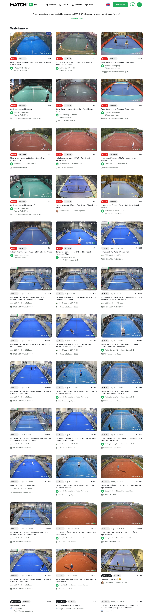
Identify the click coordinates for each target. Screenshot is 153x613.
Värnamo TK (19, 164)
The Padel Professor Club (69, 260)
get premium (76, 18)
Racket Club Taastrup (113, 213)
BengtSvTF (109, 491)
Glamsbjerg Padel (78, 211)
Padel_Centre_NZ (111, 350)
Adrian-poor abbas (21, 255)
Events (65, 5)
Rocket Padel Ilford (21, 115)
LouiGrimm (109, 583)
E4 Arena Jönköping (112, 68)
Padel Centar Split (21, 70)
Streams (52, 5)
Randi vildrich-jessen (67, 257)
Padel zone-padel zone (68, 115)
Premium (78, 5)
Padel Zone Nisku (66, 117)
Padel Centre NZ (127, 350)
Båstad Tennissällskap (124, 491)
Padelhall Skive (121, 583)
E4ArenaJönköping (112, 66)
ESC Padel (109, 255)
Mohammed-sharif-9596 (114, 211)
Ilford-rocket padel (21, 112)
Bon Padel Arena (20, 258)
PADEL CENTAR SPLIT (22, 68)
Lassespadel (64, 211)
